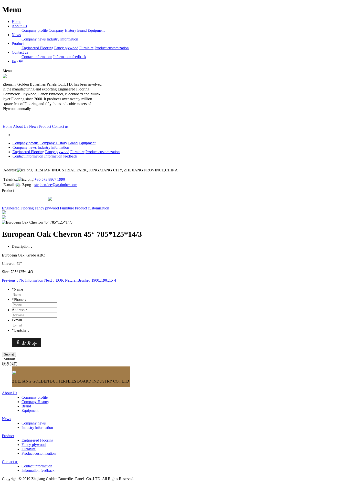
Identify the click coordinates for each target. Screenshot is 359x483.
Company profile (34, 30)
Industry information (62, 39)
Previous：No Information (22, 280)
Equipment (96, 30)
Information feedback (69, 57)
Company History (62, 30)
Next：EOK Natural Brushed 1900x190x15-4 (80, 280)
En (14, 61)
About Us (19, 26)
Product (18, 43)
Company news (33, 39)
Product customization (112, 48)
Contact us (20, 52)
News (16, 35)
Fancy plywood (66, 48)
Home (16, 22)
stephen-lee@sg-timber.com (55, 185)
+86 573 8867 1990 (49, 179)
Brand (82, 30)
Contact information (36, 57)
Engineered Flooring (37, 48)
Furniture (86, 48)
